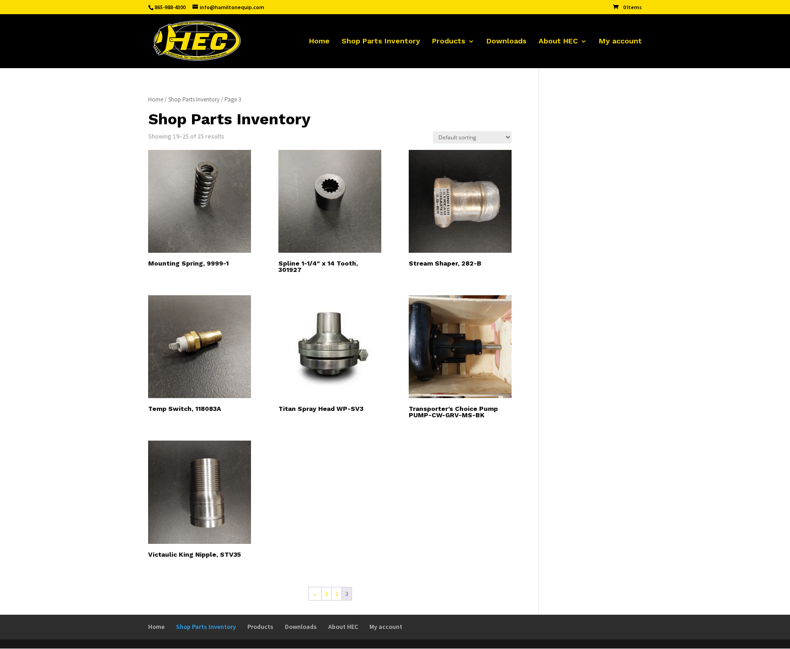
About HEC (558, 41)
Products (448, 41)
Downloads (506, 41)
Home (319, 41)
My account (620, 41)
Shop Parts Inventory (381, 41)
